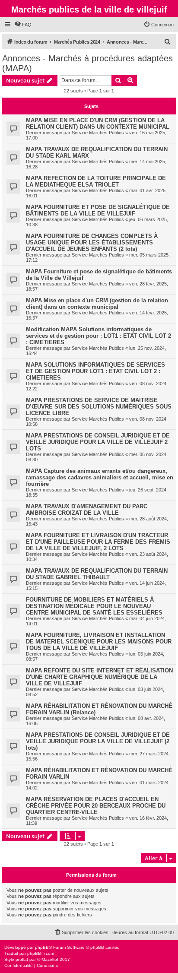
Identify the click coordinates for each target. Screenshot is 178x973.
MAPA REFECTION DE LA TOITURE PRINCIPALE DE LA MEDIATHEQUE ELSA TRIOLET (96, 181)
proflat (22, 959)
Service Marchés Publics (98, 132)
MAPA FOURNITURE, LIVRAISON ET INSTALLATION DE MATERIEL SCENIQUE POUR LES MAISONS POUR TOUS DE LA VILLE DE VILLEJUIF (99, 641)
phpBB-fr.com (40, 953)
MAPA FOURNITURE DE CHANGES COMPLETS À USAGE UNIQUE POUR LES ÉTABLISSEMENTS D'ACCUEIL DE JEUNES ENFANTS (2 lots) (92, 242)
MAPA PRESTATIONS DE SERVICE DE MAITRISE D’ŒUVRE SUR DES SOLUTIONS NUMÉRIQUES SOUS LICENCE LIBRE (99, 406)
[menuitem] (23, 24)
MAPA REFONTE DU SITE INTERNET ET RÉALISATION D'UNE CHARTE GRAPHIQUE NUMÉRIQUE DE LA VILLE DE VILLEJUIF (99, 677)
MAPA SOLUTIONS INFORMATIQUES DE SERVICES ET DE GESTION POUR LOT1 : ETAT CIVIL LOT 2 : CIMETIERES (95, 371)
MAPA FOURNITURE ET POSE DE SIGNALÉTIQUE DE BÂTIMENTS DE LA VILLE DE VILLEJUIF (98, 210)
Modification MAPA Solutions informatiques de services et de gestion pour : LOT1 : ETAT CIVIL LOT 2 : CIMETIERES (98, 335)
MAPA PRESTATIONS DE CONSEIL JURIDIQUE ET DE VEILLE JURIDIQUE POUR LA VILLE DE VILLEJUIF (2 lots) (98, 741)
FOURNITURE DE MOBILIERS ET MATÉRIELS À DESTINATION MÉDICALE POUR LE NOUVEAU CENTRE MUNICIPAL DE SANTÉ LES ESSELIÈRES (94, 606)
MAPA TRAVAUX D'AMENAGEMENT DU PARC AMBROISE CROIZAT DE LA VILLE (86, 509)
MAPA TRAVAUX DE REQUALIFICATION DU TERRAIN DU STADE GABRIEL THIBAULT (97, 573)
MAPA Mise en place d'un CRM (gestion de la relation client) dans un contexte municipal (97, 303)
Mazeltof (49, 959)
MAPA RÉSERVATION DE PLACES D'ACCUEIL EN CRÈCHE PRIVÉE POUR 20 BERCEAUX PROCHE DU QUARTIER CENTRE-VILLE (95, 805)
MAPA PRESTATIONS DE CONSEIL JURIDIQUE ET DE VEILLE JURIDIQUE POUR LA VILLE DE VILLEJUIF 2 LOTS (98, 442)
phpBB (42, 947)
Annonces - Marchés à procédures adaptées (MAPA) (87, 63)
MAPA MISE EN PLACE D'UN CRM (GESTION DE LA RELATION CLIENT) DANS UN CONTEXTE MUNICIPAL (97, 123)
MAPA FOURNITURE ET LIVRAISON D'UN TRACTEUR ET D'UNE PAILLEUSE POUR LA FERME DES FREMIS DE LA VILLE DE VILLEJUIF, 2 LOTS (98, 541)
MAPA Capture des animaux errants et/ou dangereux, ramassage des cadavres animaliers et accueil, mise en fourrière (99, 477)
